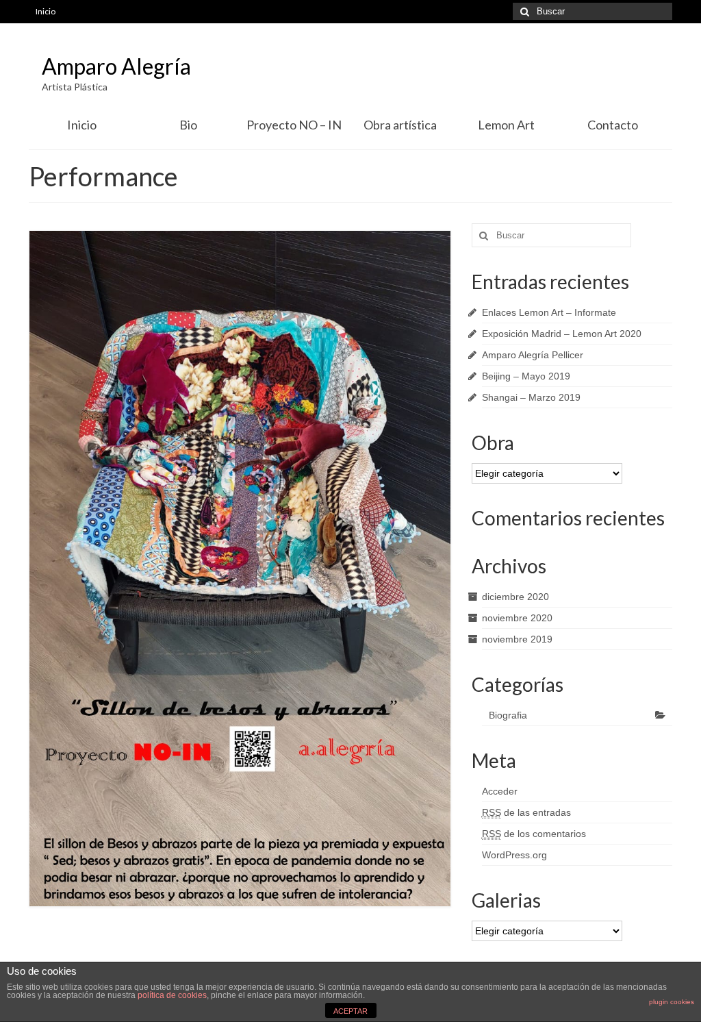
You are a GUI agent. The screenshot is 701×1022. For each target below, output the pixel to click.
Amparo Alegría (116, 66)
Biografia (508, 715)
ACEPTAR (350, 1011)
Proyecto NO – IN (294, 124)
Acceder (500, 791)
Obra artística (400, 124)
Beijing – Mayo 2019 (526, 376)
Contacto (612, 124)
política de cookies (172, 995)
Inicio (45, 11)
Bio (188, 124)
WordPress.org (514, 854)
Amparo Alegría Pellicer (532, 354)
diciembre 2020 (515, 596)
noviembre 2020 (517, 617)
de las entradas (526, 812)
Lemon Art (506, 124)
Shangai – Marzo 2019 (531, 397)
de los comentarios (534, 833)
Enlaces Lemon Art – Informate (549, 312)
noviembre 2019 (517, 639)
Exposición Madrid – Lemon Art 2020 (561, 333)
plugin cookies (671, 1002)
